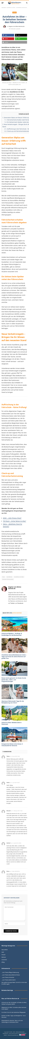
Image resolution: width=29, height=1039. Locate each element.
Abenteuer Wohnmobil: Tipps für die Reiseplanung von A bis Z (13, 702)
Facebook (20, 603)
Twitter (13, 603)
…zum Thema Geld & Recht (9, 980)
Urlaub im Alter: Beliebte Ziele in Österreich (11, 723)
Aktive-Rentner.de (20, 1032)
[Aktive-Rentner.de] (14, 2)
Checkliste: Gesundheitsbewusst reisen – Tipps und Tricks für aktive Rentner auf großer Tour (14, 656)
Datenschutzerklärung (13, 1035)
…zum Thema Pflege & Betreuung (10, 972)
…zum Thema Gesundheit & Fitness (11, 975)
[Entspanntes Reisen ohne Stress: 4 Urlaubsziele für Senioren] (14, 734)
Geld (3, 952)
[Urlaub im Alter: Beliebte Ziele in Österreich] (14, 713)
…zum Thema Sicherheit (8, 977)
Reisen (14, 12)
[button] (8, 35)
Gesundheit (5, 949)
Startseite (4, 7)
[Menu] (3, 3)
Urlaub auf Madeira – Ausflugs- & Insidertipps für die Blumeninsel (12, 634)
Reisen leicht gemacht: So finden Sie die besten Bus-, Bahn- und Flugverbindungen (14, 679)
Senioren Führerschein (7, 579)
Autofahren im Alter (19, 577)
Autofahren (9, 577)
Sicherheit (4, 959)
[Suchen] (26, 3)
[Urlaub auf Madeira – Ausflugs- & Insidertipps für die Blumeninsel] (14, 624)
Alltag (3, 962)
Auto (3, 577)
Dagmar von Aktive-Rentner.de (16, 26)
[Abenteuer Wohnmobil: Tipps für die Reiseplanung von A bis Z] (14, 691)
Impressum (5, 1033)
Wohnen (4, 957)
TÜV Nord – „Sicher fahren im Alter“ (14, 521)
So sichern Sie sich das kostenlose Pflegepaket (14, 1012)
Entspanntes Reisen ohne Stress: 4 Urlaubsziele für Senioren (12, 745)
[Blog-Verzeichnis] (22, 1035)
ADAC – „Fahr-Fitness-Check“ (12, 518)
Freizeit (3, 954)
